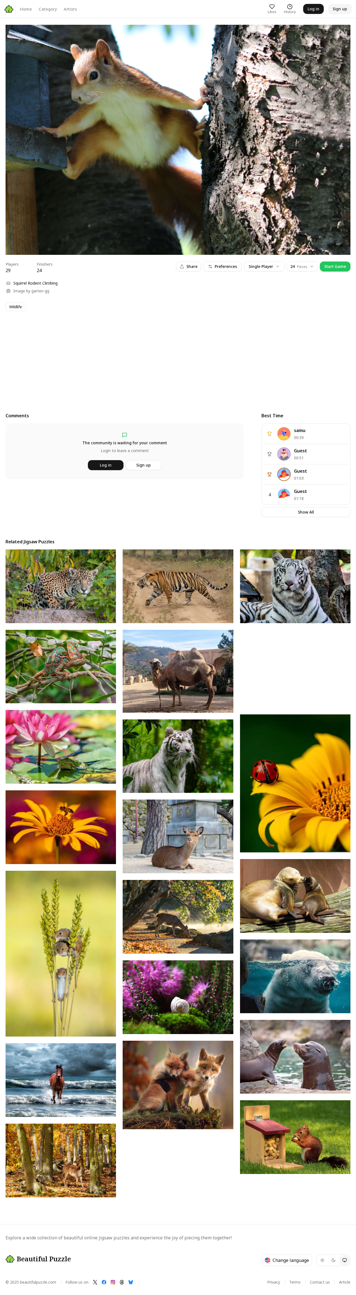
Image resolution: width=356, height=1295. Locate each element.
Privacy (273, 1282)
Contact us (320, 1282)
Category (48, 9)
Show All (306, 512)
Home (26, 9)
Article (344, 1282)
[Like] (15, 34)
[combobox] (302, 267)
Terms (295, 1282)
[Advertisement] (172, 357)
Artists (70, 9)
